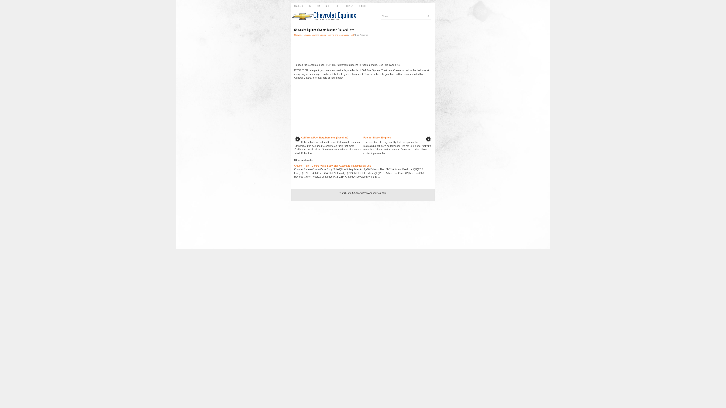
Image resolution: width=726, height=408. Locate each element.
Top (337, 6)
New (328, 6)
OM (310, 6)
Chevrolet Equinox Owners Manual (310, 35)
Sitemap (349, 6)
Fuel (352, 35)
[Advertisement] (363, 50)
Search (362, 6)
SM (318, 6)
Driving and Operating (338, 35)
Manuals (298, 6)
